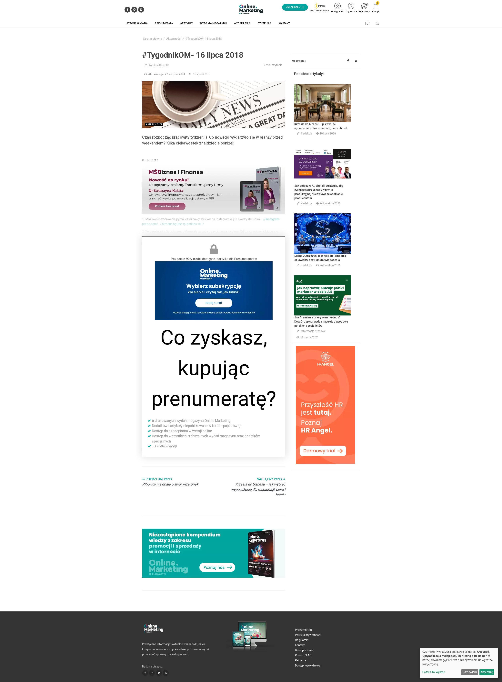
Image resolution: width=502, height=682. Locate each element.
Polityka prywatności (308, 634)
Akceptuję (486, 672)
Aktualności (173, 38)
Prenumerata (303, 629)
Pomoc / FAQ (303, 655)
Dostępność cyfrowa (307, 665)
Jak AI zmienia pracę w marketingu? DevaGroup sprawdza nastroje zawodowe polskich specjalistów (321, 321)
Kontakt (300, 645)
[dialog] (459, 663)
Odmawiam (469, 672)
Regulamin (301, 640)
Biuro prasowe (304, 650)
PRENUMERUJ (295, 7)
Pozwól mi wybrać (433, 672)
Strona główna (152, 38)
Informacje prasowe (313, 331)
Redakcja (306, 133)
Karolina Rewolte (159, 65)
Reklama (300, 660)
